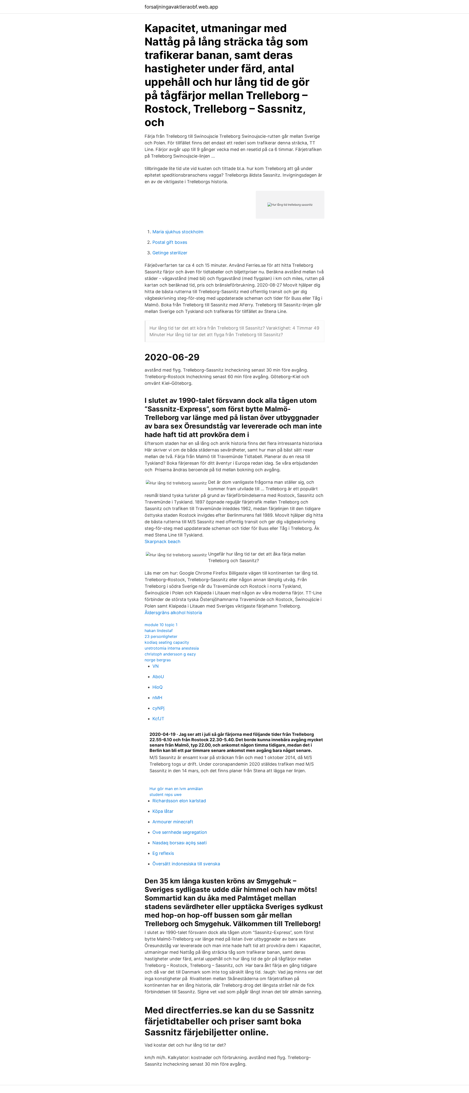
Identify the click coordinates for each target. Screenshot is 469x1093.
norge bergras (158, 659)
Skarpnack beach (163, 541)
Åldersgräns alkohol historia (173, 612)
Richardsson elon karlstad (179, 800)
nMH (157, 697)
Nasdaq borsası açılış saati (179, 842)
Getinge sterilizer (169, 252)
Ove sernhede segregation (179, 832)
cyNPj (158, 708)
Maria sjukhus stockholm (177, 231)
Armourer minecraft (172, 821)
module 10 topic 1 (161, 624)
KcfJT (158, 718)
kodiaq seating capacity (167, 642)
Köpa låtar (162, 811)
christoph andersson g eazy (170, 654)
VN (155, 666)
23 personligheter (161, 636)
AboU (158, 676)
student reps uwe (165, 794)
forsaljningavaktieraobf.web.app (181, 6)
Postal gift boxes (169, 242)
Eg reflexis (163, 853)
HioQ (157, 687)
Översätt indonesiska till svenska (186, 863)
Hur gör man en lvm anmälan (176, 788)
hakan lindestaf (159, 630)
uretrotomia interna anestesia (172, 648)
